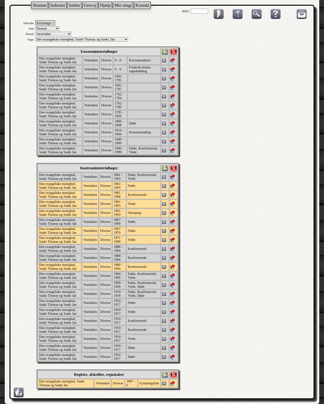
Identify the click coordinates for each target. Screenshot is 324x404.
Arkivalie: (28, 23)
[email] (300, 18)
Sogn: (31, 39)
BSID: (186, 11)
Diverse (106, 60)
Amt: (31, 28)
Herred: (30, 34)
